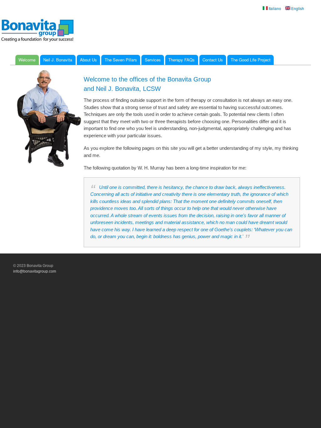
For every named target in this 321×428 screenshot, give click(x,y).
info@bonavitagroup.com (34, 271)
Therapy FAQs (181, 60)
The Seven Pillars (121, 60)
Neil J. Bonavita (57, 60)
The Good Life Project (251, 60)
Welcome (26, 60)
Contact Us (213, 60)
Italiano (274, 8)
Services (153, 60)
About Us (88, 60)
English (297, 8)
